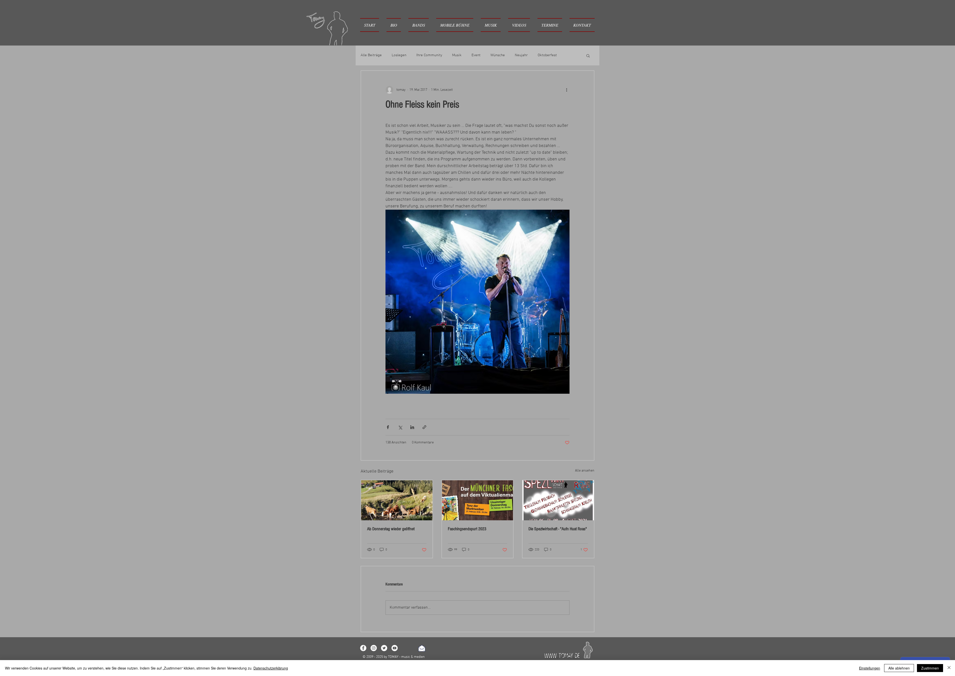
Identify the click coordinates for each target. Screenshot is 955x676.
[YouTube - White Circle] (394, 648)
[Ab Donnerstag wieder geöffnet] (396, 500)
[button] (418, 25)
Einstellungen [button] (869, 668)
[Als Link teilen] (424, 427)
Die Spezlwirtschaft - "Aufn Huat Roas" (557, 528)
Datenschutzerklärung (270, 668)
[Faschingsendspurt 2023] (477, 500)
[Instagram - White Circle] (374, 648)
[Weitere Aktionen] (567, 90)
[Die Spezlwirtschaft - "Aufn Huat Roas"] (558, 500)
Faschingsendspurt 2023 (467, 528)
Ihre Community (429, 55)
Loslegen (399, 55)
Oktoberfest (547, 55)
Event (476, 55)
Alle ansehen (584, 471)
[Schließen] (949, 668)
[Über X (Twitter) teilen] (400, 427)
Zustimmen (930, 668)
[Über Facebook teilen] (387, 427)
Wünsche (497, 55)
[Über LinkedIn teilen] (412, 427)
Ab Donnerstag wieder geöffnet (391, 528)
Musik (457, 55)
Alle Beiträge (371, 55)
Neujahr (521, 55)
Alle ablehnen (899, 668)
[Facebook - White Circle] (363, 648)
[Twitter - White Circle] (384, 648)
